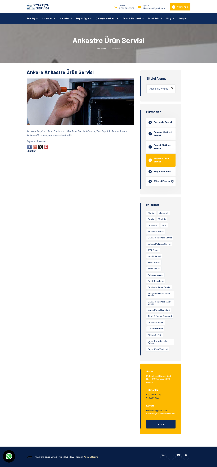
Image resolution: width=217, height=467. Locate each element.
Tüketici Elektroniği (164, 181)
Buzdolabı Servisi (163, 122)
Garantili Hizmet (155, 328)
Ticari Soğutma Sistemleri (160, 316)
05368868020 (152, 398)
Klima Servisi (154, 262)
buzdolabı (152, 225)
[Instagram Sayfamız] (178, 457)
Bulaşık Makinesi (132, 18)
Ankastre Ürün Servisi (161, 160)
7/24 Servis (153, 250)
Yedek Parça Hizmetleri (159, 310)
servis (151, 219)
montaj (151, 213)
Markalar (64, 18)
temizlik (162, 219)
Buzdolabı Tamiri (155, 322)
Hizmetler (47, 18)
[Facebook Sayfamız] (171, 457)
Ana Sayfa (32, 18)
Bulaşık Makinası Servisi (162, 147)
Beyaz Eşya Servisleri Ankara (158, 342)
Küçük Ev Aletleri (162, 171)
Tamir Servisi (154, 269)
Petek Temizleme (156, 281)
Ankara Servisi (154, 335)
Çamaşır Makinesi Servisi (163, 134)
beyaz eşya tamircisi (158, 349)
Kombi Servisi (154, 256)
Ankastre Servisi (155, 275)
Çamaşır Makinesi (105, 18)
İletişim (182, 18)
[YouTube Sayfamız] (186, 457)
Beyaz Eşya (82, 18)
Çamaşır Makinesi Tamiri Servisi (159, 303)
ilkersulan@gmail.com (154, 8)
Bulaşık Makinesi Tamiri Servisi (159, 294)
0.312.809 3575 (126, 8)
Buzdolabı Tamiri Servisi (159, 287)
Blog (169, 18)
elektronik (163, 213)
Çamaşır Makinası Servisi (160, 238)
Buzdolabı (153, 18)
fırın (164, 225)
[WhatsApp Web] (163, 457)
